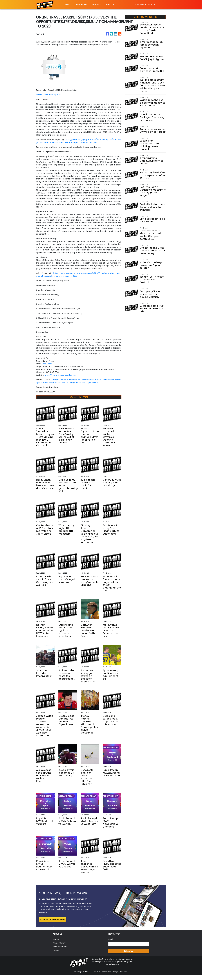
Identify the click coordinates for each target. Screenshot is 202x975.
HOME (67, 4)
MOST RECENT (81, 4)
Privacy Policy (59, 943)
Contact (57, 950)
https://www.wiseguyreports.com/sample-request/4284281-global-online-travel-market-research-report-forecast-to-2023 (78, 141)
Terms (56, 939)
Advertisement (60, 946)
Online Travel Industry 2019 (48, 94)
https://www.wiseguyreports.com (60, 375)
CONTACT (109, 4)
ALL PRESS (96, 4)
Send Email (47, 363)
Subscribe (128, 951)
